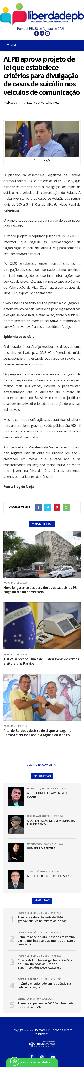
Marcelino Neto (50, 102)
